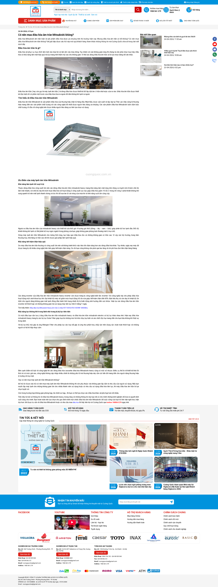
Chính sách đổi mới (171, 519)
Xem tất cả (192, 419)
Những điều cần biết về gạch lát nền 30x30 (179, 37)
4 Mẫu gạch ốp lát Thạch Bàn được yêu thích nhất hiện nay (180, 52)
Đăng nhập (189, 2)
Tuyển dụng (95, 529)
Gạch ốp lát (72, 15)
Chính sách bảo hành (172, 516)
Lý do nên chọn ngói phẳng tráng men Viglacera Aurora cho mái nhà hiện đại (135, 486)
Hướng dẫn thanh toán (135, 522)
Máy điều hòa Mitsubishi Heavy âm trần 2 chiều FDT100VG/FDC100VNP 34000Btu (59, 308)
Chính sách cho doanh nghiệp (175, 529)
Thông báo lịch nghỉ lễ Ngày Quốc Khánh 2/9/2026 (136, 452)
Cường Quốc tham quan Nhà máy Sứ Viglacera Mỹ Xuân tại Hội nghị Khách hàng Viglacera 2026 (179, 487)
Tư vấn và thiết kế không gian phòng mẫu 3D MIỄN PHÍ (53, 470)
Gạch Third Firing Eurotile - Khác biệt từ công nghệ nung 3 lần (180, 452)
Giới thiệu (94, 516)
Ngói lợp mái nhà (60, 15)
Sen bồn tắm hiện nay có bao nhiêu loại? (179, 65)
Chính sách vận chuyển (172, 522)
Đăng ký (196, 2)
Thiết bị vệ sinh (84, 15)
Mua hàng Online (133, 516)
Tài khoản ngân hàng (99, 526)
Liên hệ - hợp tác (97, 522)
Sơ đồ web (95, 519)
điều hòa (76, 402)
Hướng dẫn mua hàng (135, 519)
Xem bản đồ (25, 554)
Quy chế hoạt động (171, 526)
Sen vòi (94, 15)
